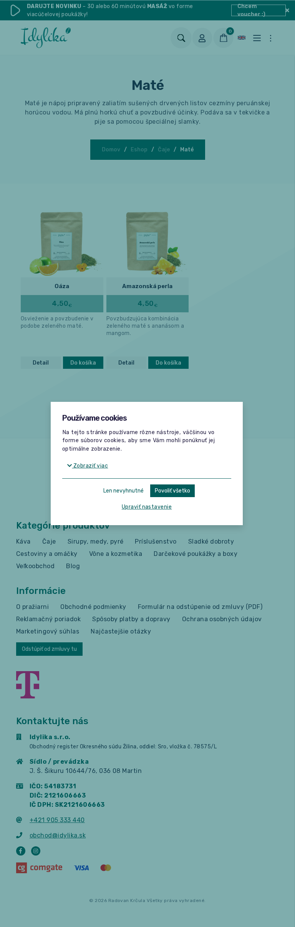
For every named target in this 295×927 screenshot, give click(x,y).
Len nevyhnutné (123, 491)
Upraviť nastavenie (147, 507)
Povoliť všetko (172, 491)
